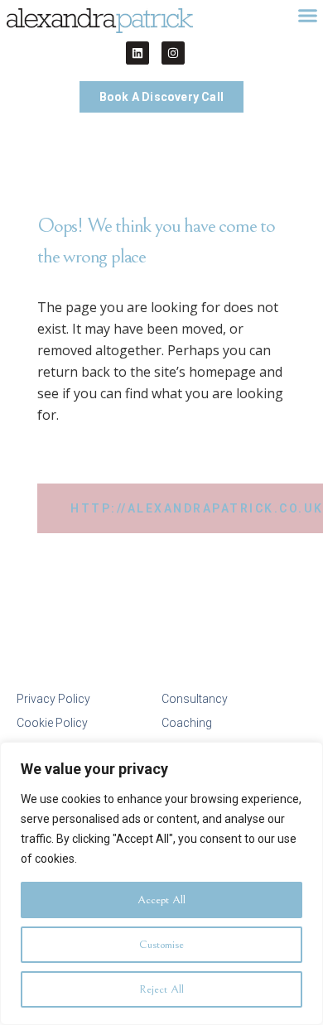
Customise (161, 944)
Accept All (161, 900)
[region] (161, 883)
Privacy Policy (53, 698)
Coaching (187, 722)
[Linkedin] (137, 53)
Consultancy (195, 698)
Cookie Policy (52, 722)
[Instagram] (173, 53)
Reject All (161, 989)
